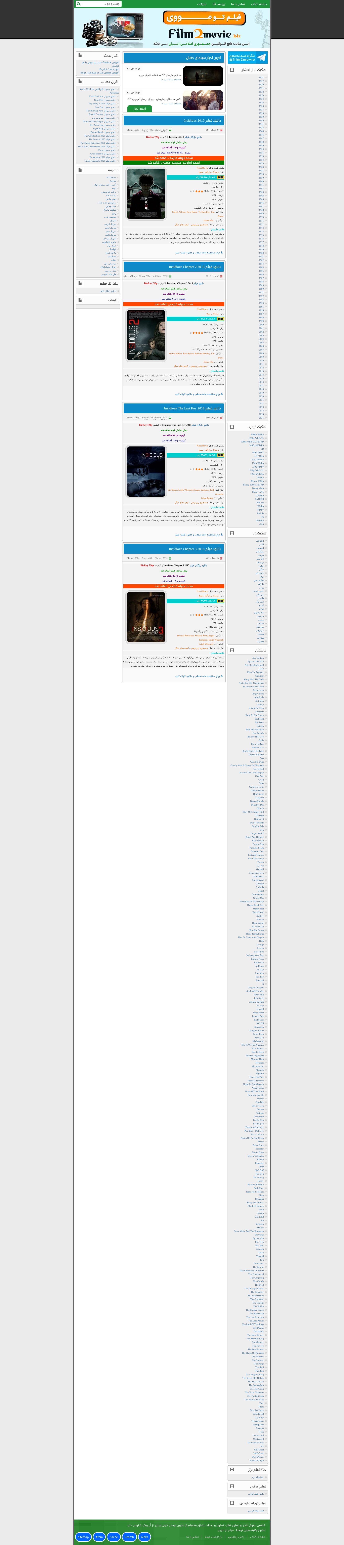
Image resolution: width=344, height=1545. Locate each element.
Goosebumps (258, 894)
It (263, 984)
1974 (261, 231)
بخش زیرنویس (236, 1537)
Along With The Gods (253, 679)
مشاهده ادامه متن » (171, 79)
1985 (261, 271)
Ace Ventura (258, 658)
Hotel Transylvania (255, 934)
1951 (261, 152)
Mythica (260, 1073)
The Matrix (258, 1331)
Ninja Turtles (258, 1088)
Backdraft (259, 719)
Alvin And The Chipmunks (251, 683)
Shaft (261, 1195)
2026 (261, 418)
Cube (261, 783)
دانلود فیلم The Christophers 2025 (99, 136)
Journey (260, 1005)
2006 (261, 346)
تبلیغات (201, 4)
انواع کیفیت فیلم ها (109, 69)
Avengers (259, 711)
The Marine (258, 1328)
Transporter (258, 1424)
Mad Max (259, 1037)
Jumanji (260, 1009)
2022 (261, 403)
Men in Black (257, 1052)
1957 (261, 170)
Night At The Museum (253, 1084)
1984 (261, 267)
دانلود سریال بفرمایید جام (103, 118)
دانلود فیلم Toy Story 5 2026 (102, 103)
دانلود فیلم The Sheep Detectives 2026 (97, 143)
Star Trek (259, 1242)
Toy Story (259, 1417)
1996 (261, 310)
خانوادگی (260, 573)
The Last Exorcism (255, 1317)
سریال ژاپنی (110, 235)
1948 (261, 142)
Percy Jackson (257, 1134)
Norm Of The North (254, 1091)
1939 (261, 117)
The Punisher (258, 1360)
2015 (165, 558)
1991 (261, 292)
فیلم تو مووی (225, 1530)
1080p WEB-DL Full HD (252, 441)
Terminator (259, 1263)
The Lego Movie (256, 1320)
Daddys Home (257, 790)
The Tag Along (257, 1389)
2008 (261, 353)
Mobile (260, 513)
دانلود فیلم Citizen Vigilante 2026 (100, 161)
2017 (261, 385)
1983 (261, 264)
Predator (260, 1149)
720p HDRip (258, 463)
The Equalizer (257, 1292)
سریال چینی (110, 231)
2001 (261, 328)
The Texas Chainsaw (254, 1392)
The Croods (258, 1281)
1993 (261, 299)
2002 (261, 332)
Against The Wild (256, 661)
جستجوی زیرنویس (199, 224)
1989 (261, 285)
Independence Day (255, 955)
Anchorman (258, 690)
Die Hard (259, 815)
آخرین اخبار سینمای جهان (105, 185)
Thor (261, 1403)
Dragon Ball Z (257, 833)
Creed (261, 779)
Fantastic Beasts (257, 848)
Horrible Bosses (256, 930)
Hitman (260, 919)
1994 (261, 303)
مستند (261, 619)
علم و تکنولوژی (109, 242)
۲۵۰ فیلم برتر (258, 1477)
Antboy (260, 704)
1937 (261, 109)
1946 (261, 135)
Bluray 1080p (133, 130)
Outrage (260, 1113)
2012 (261, 367)
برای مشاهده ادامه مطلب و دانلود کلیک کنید (198, 253)
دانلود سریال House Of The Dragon (99, 121)
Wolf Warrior (258, 1457)
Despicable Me (257, 801)
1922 (261, 81)
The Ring (259, 1371)
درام (262, 576)
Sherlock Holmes (256, 1206)
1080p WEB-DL (256, 438)
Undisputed (258, 1439)
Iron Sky (260, 977)
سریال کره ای (109, 238)
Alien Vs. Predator (255, 672)
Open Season (258, 1106)
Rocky (261, 1181)
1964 (261, 195)
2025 (261, 414)
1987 (261, 278)
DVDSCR (259, 499)
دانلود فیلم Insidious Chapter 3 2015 (195, 548)
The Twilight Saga (255, 1396)
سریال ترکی (110, 228)
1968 (261, 210)
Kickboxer (259, 1020)
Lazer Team (258, 1034)
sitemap (83, 1537)
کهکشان (112, 249)
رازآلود (261, 584)
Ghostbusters (258, 880)
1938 (261, 113)
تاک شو (260, 559)
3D (262, 449)
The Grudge (258, 1303)
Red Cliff (259, 1170)
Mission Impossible (255, 1055)
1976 (261, 238)
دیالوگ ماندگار (109, 210)
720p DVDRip (257, 459)
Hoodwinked (258, 926)
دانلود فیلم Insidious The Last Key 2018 (192, 408)
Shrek (261, 1209)
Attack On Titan (256, 708)
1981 (261, 256)
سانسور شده (110, 217)
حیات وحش (111, 206)
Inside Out (259, 962)
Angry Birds (258, 693)
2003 (261, 335)
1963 (261, 192)
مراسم (261, 616)
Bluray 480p (147, 130)
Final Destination (256, 858)
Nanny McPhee (257, 1077)
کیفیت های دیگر (181, 366)
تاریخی (261, 555)
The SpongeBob (256, 1385)
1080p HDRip (257, 434)
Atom (99, 1537)
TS (262, 517)
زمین (114, 213)
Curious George (256, 787)
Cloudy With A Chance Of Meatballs (247, 765)
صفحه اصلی (259, 4)
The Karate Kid (257, 1313)
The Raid (259, 1367)
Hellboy (260, 916)
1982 (261, 260)
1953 (261, 156)
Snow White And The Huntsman (249, 1231)
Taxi (262, 1260)
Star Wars (259, 1245)
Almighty (259, 676)
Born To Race (257, 744)
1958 (261, 174)
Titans (261, 1406)
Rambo (260, 1159)
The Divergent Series (254, 1288)
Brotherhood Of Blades (253, 751)
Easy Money (258, 840)
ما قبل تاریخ (111, 253)
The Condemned (256, 1274)
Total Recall (258, 1414)
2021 (261, 400)
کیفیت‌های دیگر (182, 224)
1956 (261, 167)
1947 (261, 138)
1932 (261, 92)
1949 (261, 145)
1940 (261, 120)
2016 (261, 382)
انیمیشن (260, 548)
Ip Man (260, 969)
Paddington (258, 1123)
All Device (111, 177)
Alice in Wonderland (254, 665)
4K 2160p (259, 456)
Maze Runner (257, 1048)
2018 (165, 417)
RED (261, 1166)
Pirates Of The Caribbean (252, 1138)
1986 (261, 274)
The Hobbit (258, 1306)
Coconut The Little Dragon (251, 772)
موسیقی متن (110, 263)
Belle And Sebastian (255, 729)
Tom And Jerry (257, 1410)
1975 (261, 235)
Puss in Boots (258, 1152)
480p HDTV (258, 452)
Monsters (259, 1063)
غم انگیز (260, 594)
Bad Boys (259, 722)
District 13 (259, 819)
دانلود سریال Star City (105, 107)
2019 (261, 393)
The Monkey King (255, 1338)
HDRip (260, 506)
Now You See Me (256, 1095)
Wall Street (259, 1449)
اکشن (261, 544)
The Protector (257, 1356)
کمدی (261, 605)
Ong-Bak (259, 1102)
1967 (261, 206)
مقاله (113, 260)
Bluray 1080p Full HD (253, 484)
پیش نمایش (111, 199)
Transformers (257, 1421)
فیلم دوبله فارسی (256, 1510)
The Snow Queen (256, 1381)
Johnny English (256, 1002)
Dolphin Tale (258, 826)
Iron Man (259, 973)
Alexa (144, 1537)
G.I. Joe (260, 865)
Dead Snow (258, 794)
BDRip (261, 477)
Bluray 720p (144, 276)
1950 (261, 149)
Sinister (260, 1227)
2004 (261, 339)
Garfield (260, 869)
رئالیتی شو (259, 580)
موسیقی (260, 630)
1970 (261, 217)
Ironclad (260, 980)
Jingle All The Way (255, 991)
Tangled (260, 1256)
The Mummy (258, 1342)
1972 (261, 224)
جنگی (261, 569)
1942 (261, 127)
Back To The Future (254, 715)
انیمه (114, 188)
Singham (260, 1224)
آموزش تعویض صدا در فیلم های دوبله (100, 72)
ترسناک (133, 276)
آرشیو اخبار (139, 109)
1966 (261, 203)
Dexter (113, 181)
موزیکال (260, 627)
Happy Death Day (255, 905)
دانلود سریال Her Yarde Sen (102, 125)
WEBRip (260, 520)
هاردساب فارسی (108, 274)
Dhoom (260, 808)
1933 (261, 95)
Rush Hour (259, 1188)
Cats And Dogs (257, 762)
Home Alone (258, 923)
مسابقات (112, 256)
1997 (261, 314)
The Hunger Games (255, 1310)
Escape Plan (258, 844)
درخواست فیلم (213, 1537)
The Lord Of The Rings (253, 1324)
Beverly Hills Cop (255, 736)
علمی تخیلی (258, 591)
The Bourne (258, 1267)
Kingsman (259, 1027)
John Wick (259, 998)
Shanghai (259, 1199)
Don (262, 830)
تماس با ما (238, 4)
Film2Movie (202, 168)
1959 (261, 178)
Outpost (260, 1109)
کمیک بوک (111, 245)
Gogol (261, 891)
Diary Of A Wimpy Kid (253, 812)
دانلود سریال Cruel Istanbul (102, 153)
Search (129, 1537)
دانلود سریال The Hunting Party (100, 110)
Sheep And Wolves (255, 1202)
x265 (261, 524)
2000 (261, 324)
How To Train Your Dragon (251, 937)
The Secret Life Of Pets (253, 1378)
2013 (165, 276)
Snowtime (259, 1234)
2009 (261, 357)
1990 (261, 289)
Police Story (258, 1145)
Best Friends (258, 733)
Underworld (258, 1435)
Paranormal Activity (254, 1127)
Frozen (260, 862)
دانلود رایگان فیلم (108, 291)
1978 (261, 246)
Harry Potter (258, 912)
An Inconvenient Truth (253, 686)
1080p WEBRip (256, 445)
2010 (165, 130)
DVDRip (260, 495)
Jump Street (258, 1012)
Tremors (260, 1428)
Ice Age (260, 944)
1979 (261, 249)
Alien (261, 668)
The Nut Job (258, 1346)
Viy (262, 1446)
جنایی (261, 566)
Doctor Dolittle (257, 822)
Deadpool (259, 797)
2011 (261, 364)
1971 (261, 221)
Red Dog (260, 1174)
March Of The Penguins (253, 1045)
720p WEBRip (257, 474)
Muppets (260, 1070)
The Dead (259, 1285)
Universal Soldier (256, 1442)
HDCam (260, 502)
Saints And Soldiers (255, 1191)
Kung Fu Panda (256, 1030)
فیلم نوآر (260, 602)
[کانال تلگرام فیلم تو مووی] (248, 58)
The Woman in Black (254, 1399)
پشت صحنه (111, 195)
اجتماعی (260, 541)
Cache (114, 1537)
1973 (261, 228)
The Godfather (257, 1299)
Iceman (260, 948)
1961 (261, 185)
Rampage (259, 1163)
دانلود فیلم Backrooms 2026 (102, 157)
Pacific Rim (258, 1120)
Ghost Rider (258, 876)
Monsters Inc (258, 1066)
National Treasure (255, 1080)
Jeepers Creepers (256, 987)
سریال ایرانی (110, 224)
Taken (261, 1252)
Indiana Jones (257, 959)
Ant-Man (259, 701)
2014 (261, 375)
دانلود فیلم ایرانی (256, 1494)
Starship (260, 1249)
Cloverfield (258, 769)
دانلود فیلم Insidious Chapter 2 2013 (195, 266)
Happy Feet (258, 908)
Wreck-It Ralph (257, 1460)
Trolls (261, 1432)
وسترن (261, 641)
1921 (261, 77)
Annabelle (259, 697)
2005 (261, 342)
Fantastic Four (257, 851)
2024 (261, 410)
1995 (261, 307)
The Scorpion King (255, 1374)
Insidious (156, 276)
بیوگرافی (260, 551)
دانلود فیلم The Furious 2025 (102, 139)
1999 (261, 321)
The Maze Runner (255, 1335)
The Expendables (256, 1295)
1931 (261, 88)
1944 (261, 131)
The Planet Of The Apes (253, 1353)
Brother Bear (258, 747)
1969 (261, 213)
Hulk (261, 941)
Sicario (260, 1213)
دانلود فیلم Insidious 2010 (202, 120)
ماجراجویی (259, 612)
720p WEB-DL (257, 470)
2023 (261, 407)
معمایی (260, 623)
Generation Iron (256, 873)
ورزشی (260, 637)
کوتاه (261, 609)
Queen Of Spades (256, 1156)
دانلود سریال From (106, 150)
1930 (261, 84)
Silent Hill (259, 1217)
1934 (261, 99)
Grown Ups (258, 898)
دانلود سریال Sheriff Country (102, 114)
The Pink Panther (256, 1349)
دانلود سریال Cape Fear (104, 100)
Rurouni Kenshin (256, 1184)
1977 (261, 242)
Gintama (260, 883)
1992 (261, 296)
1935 (261, 102)
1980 (261, 253)
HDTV (261, 510)
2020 (261, 396)
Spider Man (258, 1238)
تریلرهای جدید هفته (107, 202)
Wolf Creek (258, 1453)
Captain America (256, 754)
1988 (261, 281)
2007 (261, 350)
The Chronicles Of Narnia (252, 1270)
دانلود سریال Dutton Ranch (103, 132)
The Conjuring (257, 1277)
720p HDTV (258, 467)
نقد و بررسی (110, 271)
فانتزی (261, 598)
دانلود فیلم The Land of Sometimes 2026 (96, 146)
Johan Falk (259, 994)
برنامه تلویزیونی (109, 192)
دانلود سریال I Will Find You (102, 96)
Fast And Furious (256, 855)
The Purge (259, 1363)
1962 (261, 188)
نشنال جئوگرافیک (108, 267)
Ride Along (258, 1177)
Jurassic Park (258, 1016)
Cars (262, 758)
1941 (261, 124)
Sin (262, 1220)
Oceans (260, 1098)
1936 (261, 106)
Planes (261, 1141)
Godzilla (260, 887)
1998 (261, 317)
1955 (261, 163)
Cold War (259, 776)
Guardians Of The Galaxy (252, 901)
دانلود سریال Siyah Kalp (104, 128)
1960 (261, 181)
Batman (260, 726)
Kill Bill (260, 1023)
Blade (261, 740)
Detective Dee (257, 805)
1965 (261, 199)
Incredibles (259, 951)
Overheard (259, 1116)
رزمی (261, 587)
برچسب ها (218, 4)
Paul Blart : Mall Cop (254, 1131)
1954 (261, 160)
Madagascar (258, 1041)
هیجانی (261, 634)
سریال (113, 220)
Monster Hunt (257, 1059)
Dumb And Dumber (254, 837)
